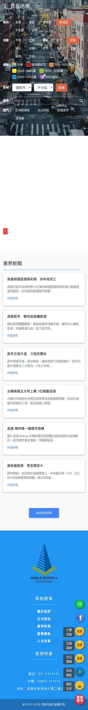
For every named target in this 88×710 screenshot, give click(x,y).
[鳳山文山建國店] (79, 658)
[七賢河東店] (79, 631)
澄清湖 (19, 118)
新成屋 (63, 22)
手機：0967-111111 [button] (44, 681)
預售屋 (47, 22)
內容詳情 (12, 298)
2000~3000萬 (26, 77)
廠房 (18, 56)
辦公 (18, 48)
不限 (18, 40)
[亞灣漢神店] (79, 644)
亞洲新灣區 (22, 110)
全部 (18, 22)
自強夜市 (63, 110)
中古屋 (19, 30)
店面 (32, 48)
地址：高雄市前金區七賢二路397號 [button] (44, 688)
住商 (32, 56)
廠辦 (46, 40)
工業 (32, 40)
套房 (46, 48)
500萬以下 (39, 64)
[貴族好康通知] (79, 604)
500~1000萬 (62, 64)
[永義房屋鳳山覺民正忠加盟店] (79, 685)
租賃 (32, 22)
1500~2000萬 (53, 70)
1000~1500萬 (26, 70)
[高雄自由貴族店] (79, 671)
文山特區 (43, 110)
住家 (73, 40)
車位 (59, 48)
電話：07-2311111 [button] (44, 674)
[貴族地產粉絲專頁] (79, 617)
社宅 (59, 40)
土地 (35, 30)
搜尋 (61, 88)
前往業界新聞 (44, 512)
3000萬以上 (53, 77)
